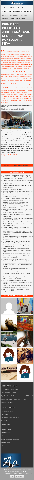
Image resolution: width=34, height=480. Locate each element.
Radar (12, 18)
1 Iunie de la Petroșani (26, 84)
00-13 (28, 64)
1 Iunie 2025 (18, 84)
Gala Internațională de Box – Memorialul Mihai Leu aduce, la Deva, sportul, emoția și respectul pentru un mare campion (17, 232)
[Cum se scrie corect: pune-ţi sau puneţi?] (25, 372)
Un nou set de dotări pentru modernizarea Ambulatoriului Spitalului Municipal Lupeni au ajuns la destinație (17, 282)
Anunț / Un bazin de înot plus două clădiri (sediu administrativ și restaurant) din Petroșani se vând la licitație (17, 250)
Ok (12, 476)
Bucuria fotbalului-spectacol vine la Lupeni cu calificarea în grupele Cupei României (15, 202)
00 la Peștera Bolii (5, 58)
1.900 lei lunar (6, 92)
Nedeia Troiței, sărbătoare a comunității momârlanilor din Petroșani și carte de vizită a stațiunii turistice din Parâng (17, 264)
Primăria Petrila (5, 424)
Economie (5, 15)
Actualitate (6, 11)
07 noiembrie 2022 (23, 94)
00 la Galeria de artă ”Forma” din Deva (23, 56)
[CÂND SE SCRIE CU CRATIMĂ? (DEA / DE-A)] (9, 356)
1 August (10, 71)
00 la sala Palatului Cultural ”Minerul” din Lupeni (19, 58)
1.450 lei (18, 90)
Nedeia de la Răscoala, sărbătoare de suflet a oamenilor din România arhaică (15, 268)
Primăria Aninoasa (6, 432)
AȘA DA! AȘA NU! (20, 18)
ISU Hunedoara (5, 445)
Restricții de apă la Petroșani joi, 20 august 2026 (16, 221)
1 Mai (5, 87)
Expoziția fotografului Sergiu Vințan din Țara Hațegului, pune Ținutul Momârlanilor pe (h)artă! (16, 260)
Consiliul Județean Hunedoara (9, 421)
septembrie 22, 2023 (17, 109)
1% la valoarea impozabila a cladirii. (8, 90)
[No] (32, 474)
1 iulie (6, 84)
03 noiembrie (10, 94)
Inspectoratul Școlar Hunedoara (10, 417)
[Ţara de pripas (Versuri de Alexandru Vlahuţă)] (25, 323)
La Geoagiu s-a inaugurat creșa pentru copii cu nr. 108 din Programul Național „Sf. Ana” (17, 199)
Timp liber (13, 15)
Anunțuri (5, 18)
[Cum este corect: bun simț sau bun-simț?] (9, 372)
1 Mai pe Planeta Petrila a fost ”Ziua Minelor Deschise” (20, 87)
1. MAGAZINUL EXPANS (15, 92)
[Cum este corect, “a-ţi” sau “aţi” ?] (9, 306)
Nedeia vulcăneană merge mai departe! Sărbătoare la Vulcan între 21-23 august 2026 (18, 256)
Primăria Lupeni (5, 435)
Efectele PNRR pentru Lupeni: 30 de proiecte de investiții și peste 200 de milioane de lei (16, 228)
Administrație (17, 11)
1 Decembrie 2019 (9, 76)
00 (2, 51)
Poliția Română (5, 414)
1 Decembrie (19, 71)
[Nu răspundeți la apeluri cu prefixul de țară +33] (25, 339)
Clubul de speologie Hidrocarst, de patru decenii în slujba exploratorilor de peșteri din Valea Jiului (17, 286)
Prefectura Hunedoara (7, 411)
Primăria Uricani (5, 442)
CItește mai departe (8, 155)
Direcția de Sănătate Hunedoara (10, 439)
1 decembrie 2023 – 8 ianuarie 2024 (25, 78)
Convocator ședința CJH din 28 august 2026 (15, 189)
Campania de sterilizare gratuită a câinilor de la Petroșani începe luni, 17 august (16, 277)
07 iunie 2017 (15, 94)
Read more (19, 476)
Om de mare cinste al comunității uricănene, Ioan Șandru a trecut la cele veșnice (16, 242)
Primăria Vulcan (5, 449)
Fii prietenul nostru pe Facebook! (17, 165)
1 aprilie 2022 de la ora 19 (18, 68)
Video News (23, 15)
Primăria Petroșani (6, 429)
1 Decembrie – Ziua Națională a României (10, 80)
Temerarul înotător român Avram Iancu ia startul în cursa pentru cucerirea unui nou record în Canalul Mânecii (17, 273)
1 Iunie (12, 83)
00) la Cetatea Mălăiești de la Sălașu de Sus (17, 64)
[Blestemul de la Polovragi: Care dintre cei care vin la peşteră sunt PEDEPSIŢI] (25, 356)
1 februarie (22, 80)
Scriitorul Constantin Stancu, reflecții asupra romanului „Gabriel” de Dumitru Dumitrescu (18, 192)
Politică (26, 11)
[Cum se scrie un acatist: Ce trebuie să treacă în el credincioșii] (9, 323)
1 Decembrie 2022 (18, 76)
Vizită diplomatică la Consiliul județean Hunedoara (16, 253)
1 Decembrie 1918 (20, 74)
